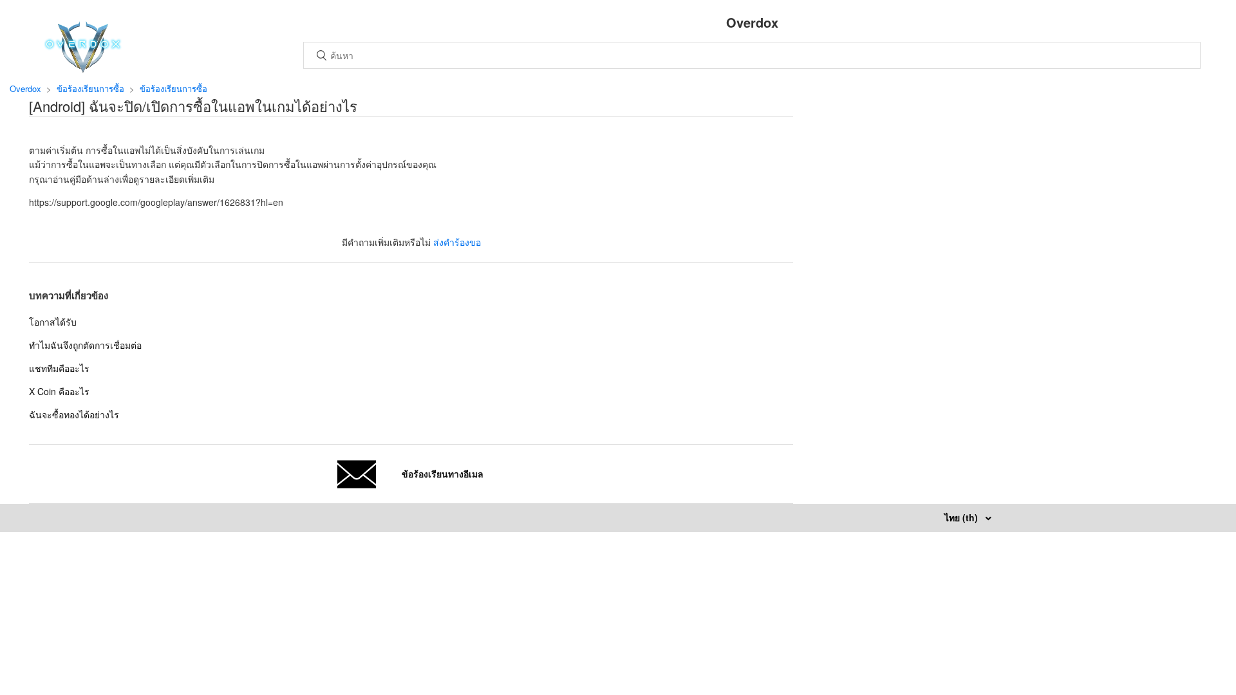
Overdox (25, 88)
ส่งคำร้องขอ (457, 242)
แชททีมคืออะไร (59, 368)
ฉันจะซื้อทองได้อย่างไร (74, 414)
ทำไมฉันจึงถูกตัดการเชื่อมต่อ (85, 344)
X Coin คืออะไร (59, 391)
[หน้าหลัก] (82, 68)
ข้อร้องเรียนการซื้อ (90, 88)
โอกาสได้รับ (53, 321)
